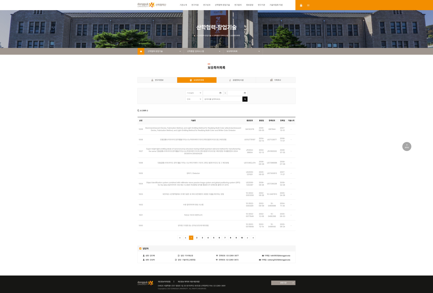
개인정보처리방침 (164, 282)
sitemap (308, 5)
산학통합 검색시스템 (220, 36)
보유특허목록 (235, 36)
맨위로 (407, 147)
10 (242, 238)
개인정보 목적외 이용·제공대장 (189, 282)
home (141, 51)
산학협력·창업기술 (204, 36)
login (301, 5)
